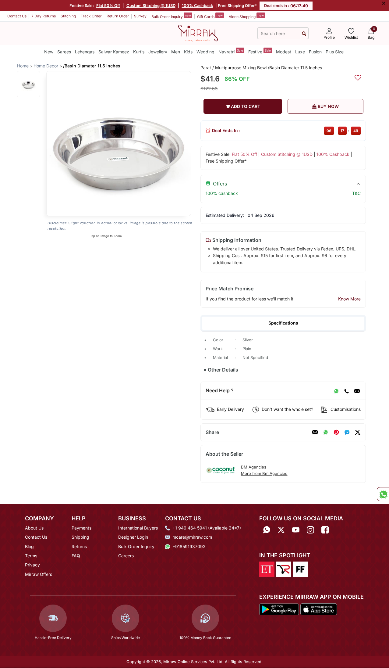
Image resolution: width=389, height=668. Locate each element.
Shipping (80, 537)
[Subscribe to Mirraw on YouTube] (295, 530)
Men (175, 51)
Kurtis (138, 51)
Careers (126, 555)
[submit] (304, 33)
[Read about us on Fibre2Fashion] (300, 569)
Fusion (315, 51)
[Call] (346, 391)
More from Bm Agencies (264, 473)
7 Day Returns (43, 16)
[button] (28, 84)
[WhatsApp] (336, 391)
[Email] (357, 391)
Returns (79, 546)
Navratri (230, 51)
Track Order (91, 16)
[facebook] (347, 432)
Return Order (118, 16)
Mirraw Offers (38, 574)
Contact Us (17, 16)
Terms (31, 555)
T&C (356, 193)
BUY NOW (328, 106)
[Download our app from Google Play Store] (279, 609)
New (48, 51)
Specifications (283, 322)
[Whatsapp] (266, 530)
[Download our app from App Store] (318, 609)
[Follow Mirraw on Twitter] (281, 530)
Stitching (68, 16)
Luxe (300, 51)
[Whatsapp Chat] (383, 494)
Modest (283, 51)
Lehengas (84, 51)
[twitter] (358, 432)
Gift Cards (210, 16)
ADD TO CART (245, 106)
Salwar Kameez (113, 51)
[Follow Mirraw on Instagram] (310, 530)
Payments (81, 527)
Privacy (32, 564)
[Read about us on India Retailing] (283, 569)
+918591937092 (189, 546)
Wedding (205, 51)
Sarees (64, 51)
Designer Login (133, 537)
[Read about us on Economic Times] (266, 569)
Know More (349, 298)
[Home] (198, 33)
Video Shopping (246, 16)
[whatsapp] (326, 432)
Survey (140, 16)
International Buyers (138, 527)
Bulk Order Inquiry (171, 16)
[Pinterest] (336, 432)
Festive (259, 51)
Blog (29, 546)
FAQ (76, 555)
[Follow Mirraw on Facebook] (325, 530)
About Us (34, 527)
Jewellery (157, 51)
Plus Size (335, 51)
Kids (188, 51)
